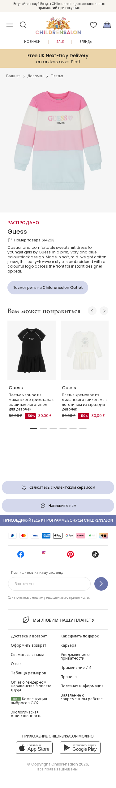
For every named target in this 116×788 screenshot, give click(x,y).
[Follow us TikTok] (95, 556)
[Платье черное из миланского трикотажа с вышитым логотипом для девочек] (31, 350)
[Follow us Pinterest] (70, 556)
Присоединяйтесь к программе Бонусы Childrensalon (58, 520)
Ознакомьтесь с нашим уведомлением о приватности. (49, 597)
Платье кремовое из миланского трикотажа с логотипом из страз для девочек (84, 402)
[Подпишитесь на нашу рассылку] (101, 584)
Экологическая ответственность (26, 713)
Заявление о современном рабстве (82, 697)
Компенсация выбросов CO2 (29, 700)
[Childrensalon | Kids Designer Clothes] (58, 23)
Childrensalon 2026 (69, 764)
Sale (60, 41)
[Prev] (92, 310)
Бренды (85, 41)
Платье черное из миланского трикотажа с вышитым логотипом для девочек (31, 402)
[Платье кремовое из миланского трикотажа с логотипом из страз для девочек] (85, 350)
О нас (16, 663)
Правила (69, 676)
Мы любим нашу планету (63, 620)
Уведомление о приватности (75, 656)
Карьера (68, 645)
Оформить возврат (28, 645)
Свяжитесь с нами (27, 654)
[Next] (104, 310)
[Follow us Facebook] (20, 556)
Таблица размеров (28, 673)
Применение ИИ (76, 667)
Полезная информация (82, 686)
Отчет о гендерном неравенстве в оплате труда (31, 686)
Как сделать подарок (80, 636)
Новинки (32, 41)
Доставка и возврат (29, 636)
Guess (17, 231)
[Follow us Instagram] (45, 556)
